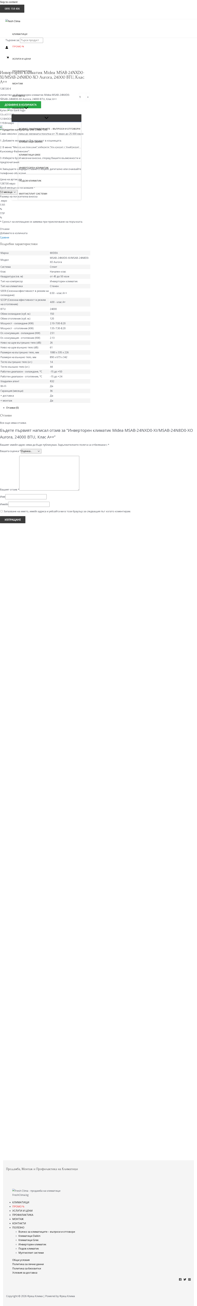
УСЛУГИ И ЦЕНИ (22, 1210)
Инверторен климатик (32, 1244)
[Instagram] (189, 1280)
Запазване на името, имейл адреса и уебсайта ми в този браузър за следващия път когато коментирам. (67, 511)
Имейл (4, 504)
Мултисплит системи (31, 1252)
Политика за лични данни (28, 1264)
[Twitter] (184, 1280)
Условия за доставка (24, 1272)
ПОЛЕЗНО (18, 1227)
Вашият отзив (9, 489)
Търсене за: (12, 40)
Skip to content (9, 2)
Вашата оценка (10, 451)
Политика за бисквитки (26, 1268)
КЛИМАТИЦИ (20, 1202)
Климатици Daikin (29, 1236)
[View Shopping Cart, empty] (7, 57)
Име (2, 496)
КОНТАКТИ (19, 1223)
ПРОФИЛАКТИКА (22, 1215)
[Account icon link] (6, 48)
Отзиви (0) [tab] (12, 407)
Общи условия (21, 1260)
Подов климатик (28, 1248)
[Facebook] (180, 1280)
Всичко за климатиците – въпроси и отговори (46, 1231)
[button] (26, 108)
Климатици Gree (28, 1240)
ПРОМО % (18, 1206)
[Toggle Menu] (46, 118)
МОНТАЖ (18, 1219)
